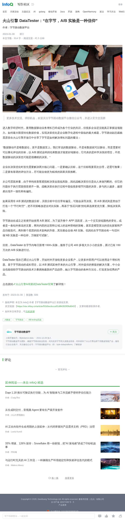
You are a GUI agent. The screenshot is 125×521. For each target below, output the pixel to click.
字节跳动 (19, 320)
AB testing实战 (34, 320)
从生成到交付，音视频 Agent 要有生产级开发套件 (34, 409)
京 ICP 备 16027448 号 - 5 (62, 502)
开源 (70, 11)
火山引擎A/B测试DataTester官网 (34, 284)
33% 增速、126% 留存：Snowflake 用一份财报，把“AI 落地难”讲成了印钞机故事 (50, 445)
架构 (77, 11)
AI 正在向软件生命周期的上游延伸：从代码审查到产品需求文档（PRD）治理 (50, 426)
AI (35, 11)
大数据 (7, 320)
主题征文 (26, 11)
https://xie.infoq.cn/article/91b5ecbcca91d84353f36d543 (46, 306)
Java (62, 11)
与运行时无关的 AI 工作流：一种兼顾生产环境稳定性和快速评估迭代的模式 (48, 460)
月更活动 (14, 11)
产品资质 (62, 505)
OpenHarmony (89, 11)
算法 (102, 11)
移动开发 (52, 11)
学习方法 (111, 11)
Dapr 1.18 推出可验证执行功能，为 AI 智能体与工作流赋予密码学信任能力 (48, 392)
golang (42, 11)
